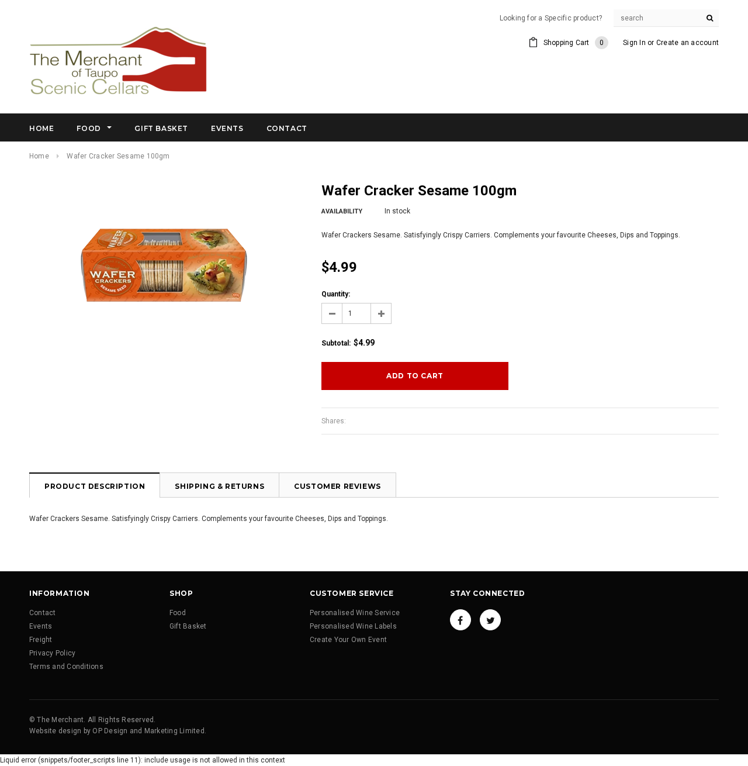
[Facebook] (460, 619)
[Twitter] (490, 619)
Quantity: (335, 294)
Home (39, 156)
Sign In (634, 43)
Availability (341, 211)
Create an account (687, 43)
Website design (55, 731)
